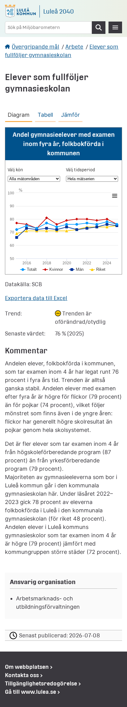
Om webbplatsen (27, 667)
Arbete (74, 46)
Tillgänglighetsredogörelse (41, 683)
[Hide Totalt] (28, 269)
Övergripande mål (35, 46)
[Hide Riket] (97, 269)
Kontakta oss (22, 675)
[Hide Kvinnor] (53, 269)
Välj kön (15, 169)
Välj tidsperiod (80, 169)
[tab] (20, 113)
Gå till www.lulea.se (30, 692)
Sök (98, 27)
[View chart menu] (114, 195)
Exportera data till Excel (36, 298)
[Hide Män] (76, 269)
